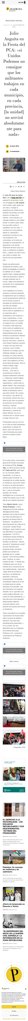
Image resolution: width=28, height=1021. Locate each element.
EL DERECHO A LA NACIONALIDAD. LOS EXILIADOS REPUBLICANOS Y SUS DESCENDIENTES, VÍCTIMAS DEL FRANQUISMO (13, 826)
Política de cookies (6, 1018)
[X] (13, 186)
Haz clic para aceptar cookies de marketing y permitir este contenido (14, 449)
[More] (24, 186)
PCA (14, 27)
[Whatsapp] (16, 186)
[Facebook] (10, 186)
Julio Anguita (18, 25)
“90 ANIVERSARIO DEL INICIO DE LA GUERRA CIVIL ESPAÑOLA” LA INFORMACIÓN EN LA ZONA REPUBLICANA (13, 936)
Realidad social (14, 21)
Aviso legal (23, 1018)
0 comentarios (14, 151)
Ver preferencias (14, 1015)
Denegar (14, 1011)
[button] (25, 989)
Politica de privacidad (15, 1018)
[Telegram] (18, 186)
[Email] (21, 186)
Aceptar (14, 1006)
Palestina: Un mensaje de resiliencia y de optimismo (13, 870)
